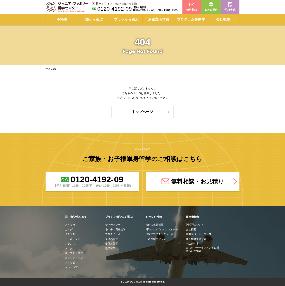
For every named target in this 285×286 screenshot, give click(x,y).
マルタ (69, 248)
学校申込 (230, 9)
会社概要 (223, 19)
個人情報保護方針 (196, 238)
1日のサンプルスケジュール (162, 229)
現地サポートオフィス (198, 234)
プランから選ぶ (126, 19)
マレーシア (71, 267)
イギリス (70, 234)
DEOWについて (195, 224)
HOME (62, 19)
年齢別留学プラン (156, 238)
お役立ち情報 (158, 19)
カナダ (69, 229)
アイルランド (72, 238)
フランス (70, 243)
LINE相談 (211, 9)
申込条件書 (192, 243)
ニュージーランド (75, 257)
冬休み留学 (111, 243)
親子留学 (110, 248)
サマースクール (114, 224)
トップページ (142, 112)
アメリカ (70, 224)
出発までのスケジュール (160, 234)
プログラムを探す (191, 19)
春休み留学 (111, 238)
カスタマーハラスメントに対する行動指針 (202, 249)
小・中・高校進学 (115, 229)
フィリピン (71, 262)
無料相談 (191, 9)
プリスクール (113, 234)
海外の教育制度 (154, 224)
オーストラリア (74, 253)
